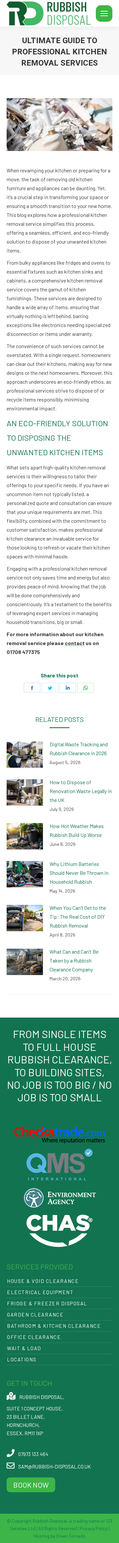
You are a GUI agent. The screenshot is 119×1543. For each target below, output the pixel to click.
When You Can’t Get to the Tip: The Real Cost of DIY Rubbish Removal (78, 917)
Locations (22, 1359)
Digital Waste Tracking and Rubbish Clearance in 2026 (79, 748)
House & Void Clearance (43, 1281)
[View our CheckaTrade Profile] (59, 1141)
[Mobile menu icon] (104, 13)
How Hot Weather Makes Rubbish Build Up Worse (77, 830)
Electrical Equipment (40, 1292)
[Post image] (25, 754)
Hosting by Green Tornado (60, 1536)
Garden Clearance (35, 1315)
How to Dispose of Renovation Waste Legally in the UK (81, 791)
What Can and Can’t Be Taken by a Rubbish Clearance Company (74, 960)
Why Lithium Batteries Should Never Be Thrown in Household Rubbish (79, 873)
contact (75, 643)
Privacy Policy (93, 1528)
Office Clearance (34, 1337)
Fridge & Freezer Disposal (47, 1303)
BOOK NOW (31, 1484)
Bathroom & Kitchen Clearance (54, 1326)
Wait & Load (24, 1348)
